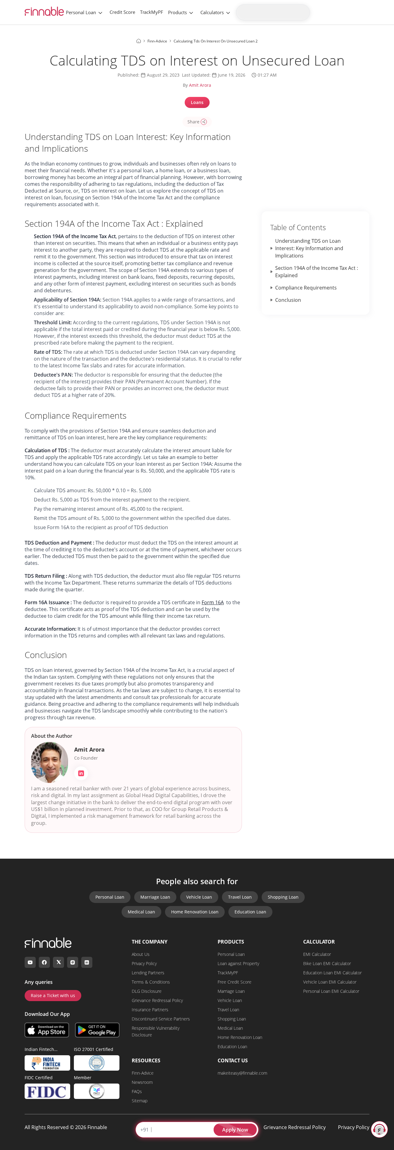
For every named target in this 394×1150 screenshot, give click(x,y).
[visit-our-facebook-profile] (44, 962)
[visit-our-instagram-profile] (72, 962)
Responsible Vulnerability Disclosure (155, 1031)
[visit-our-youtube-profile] (30, 962)
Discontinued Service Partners (161, 1019)
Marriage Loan (155, 897)
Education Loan (250, 912)
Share (193, 122)
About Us (141, 954)
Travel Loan (240, 897)
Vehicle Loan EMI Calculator (329, 982)
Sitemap (139, 1101)
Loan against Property (238, 963)
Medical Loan (141, 912)
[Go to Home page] (138, 40)
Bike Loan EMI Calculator (327, 963)
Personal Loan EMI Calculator (331, 991)
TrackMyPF (151, 12)
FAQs (137, 1091)
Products (177, 12)
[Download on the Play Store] (97, 1030)
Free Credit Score (234, 982)
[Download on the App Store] (47, 1030)
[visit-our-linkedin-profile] (86, 962)
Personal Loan (81, 12)
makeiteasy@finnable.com (242, 1073)
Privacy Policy (144, 963)
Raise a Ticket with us (53, 995)
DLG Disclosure (147, 991)
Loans (197, 102)
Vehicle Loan (199, 897)
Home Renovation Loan (195, 912)
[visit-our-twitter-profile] (58, 962)
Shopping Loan (283, 897)
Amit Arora (200, 85)
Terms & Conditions (151, 982)
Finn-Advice (143, 1073)
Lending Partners (148, 973)
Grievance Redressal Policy (157, 1000)
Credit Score (122, 12)
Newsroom (142, 1082)
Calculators (212, 12)
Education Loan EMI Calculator (332, 973)
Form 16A (213, 602)
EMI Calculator (317, 954)
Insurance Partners (150, 1009)
